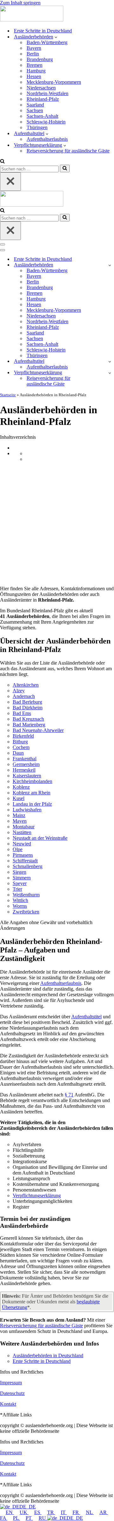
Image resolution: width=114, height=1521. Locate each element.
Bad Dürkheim (27, 707)
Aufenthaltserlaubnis (47, 139)
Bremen (34, 65)
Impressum (11, 1382)
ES (37, 1512)
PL (16, 1518)
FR (76, 1512)
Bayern (34, 48)
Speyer (20, 883)
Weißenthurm (26, 894)
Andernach (24, 696)
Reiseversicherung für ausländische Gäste (68, 150)
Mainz (19, 815)
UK (24, 1512)
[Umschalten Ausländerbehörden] (110, 265)
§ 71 (69, 1094)
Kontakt (8, 1404)
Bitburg (20, 741)
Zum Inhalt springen (20, 2)
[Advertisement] (57, 523)
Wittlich (20, 900)
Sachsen (35, 110)
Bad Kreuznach (28, 719)
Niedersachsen (41, 87)
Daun (18, 753)
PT (29, 1518)
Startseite (8, 394)
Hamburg (36, 70)
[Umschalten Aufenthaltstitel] (110, 361)
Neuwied (22, 843)
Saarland (35, 104)
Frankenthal (24, 758)
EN (10, 1512)
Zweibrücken (26, 911)
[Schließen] (10, 181)
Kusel (18, 798)
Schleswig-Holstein (46, 121)
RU (43, 1518)
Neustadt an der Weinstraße (40, 838)
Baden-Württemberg (47, 42)
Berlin (33, 53)
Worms (20, 906)
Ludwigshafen (27, 809)
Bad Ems (22, 713)
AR (103, 1512)
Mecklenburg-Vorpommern (54, 82)
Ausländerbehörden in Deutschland (48, 1355)
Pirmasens (23, 855)
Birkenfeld (23, 736)
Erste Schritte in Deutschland (43, 30)
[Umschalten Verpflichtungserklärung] (110, 372)
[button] (56, 37)
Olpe (17, 849)
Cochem (21, 747)
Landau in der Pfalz (32, 804)
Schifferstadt (25, 860)
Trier (17, 889)
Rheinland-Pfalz (43, 99)
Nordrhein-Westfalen (47, 93)
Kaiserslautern (27, 775)
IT (64, 1512)
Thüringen (37, 127)
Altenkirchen (26, 685)
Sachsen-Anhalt (42, 116)
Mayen (20, 821)
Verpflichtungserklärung (37, 1195)
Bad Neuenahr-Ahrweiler (38, 730)
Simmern (22, 877)
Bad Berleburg (27, 702)
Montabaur (24, 826)
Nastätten (22, 832)
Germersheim (26, 764)
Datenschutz (12, 1393)
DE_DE (27, 1506)
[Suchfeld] (2, 161)
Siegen (19, 872)
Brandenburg (40, 59)
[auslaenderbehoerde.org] (31, 19)
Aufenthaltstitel (86, 1016)
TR (51, 1512)
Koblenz (21, 787)
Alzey (19, 690)
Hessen (34, 76)
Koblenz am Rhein (31, 792)
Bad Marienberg (29, 724)
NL (90, 1512)
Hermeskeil (24, 770)
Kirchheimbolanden (32, 781)
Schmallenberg (27, 866)
